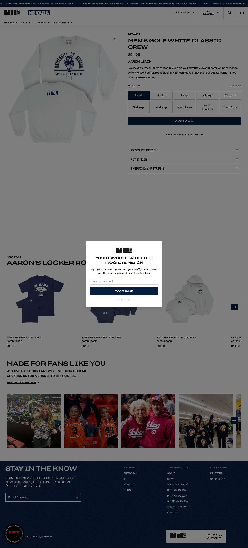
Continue (124, 291)
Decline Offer (124, 299)
